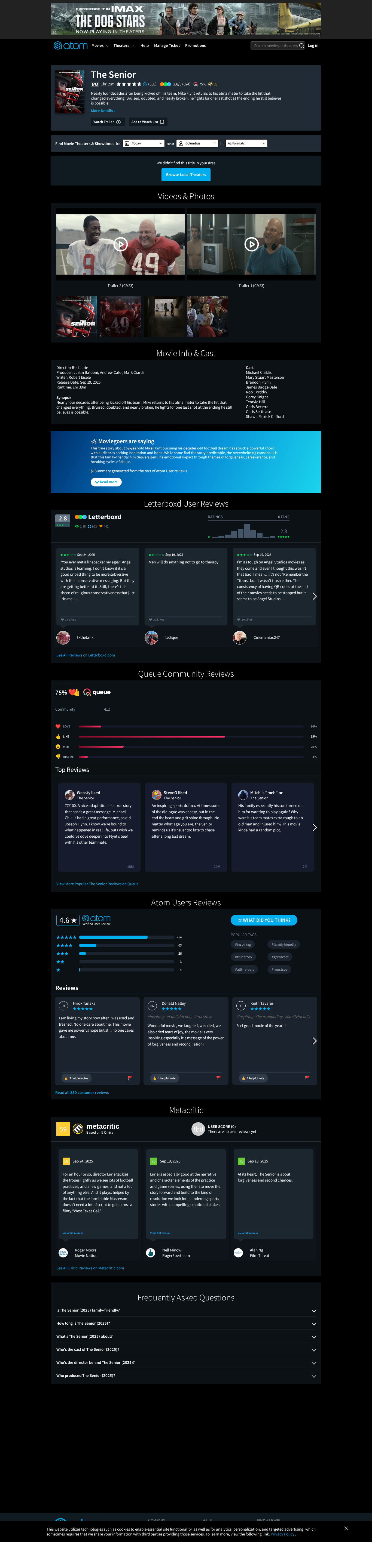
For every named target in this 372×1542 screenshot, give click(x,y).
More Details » (103, 110)
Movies (97, 45)
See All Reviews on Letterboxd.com (85, 655)
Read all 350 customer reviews (82, 1092)
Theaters (121, 45)
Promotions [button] (195, 45)
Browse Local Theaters (186, 174)
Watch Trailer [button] (104, 121)
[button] (144, 143)
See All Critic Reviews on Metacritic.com (90, 1267)
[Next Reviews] (314, 596)
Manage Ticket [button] (167, 45)
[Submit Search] (301, 45)
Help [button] (145, 45)
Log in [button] (313, 45)
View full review (73, 1233)
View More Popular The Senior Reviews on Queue (97, 883)
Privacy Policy (283, 1534)
